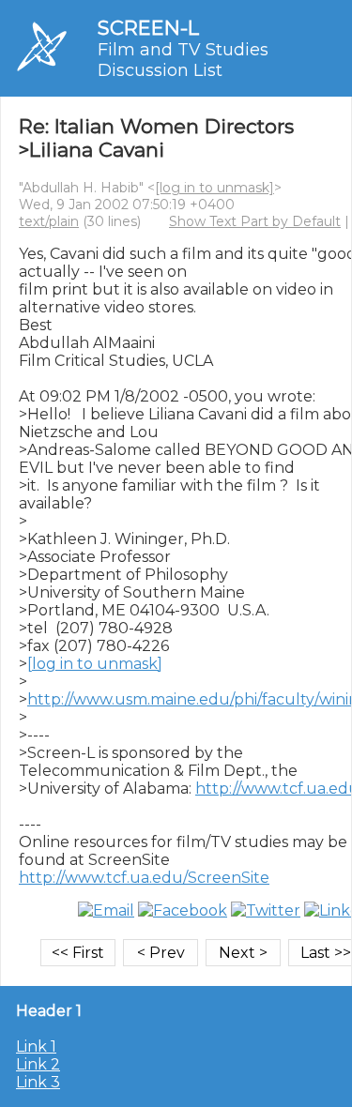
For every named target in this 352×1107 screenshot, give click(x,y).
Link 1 (36, 1046)
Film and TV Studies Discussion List (183, 60)
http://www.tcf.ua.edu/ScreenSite (144, 878)
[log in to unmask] (214, 187)
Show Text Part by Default (255, 221)
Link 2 (38, 1064)
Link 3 (38, 1082)
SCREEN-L (148, 27)
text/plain (49, 221)
